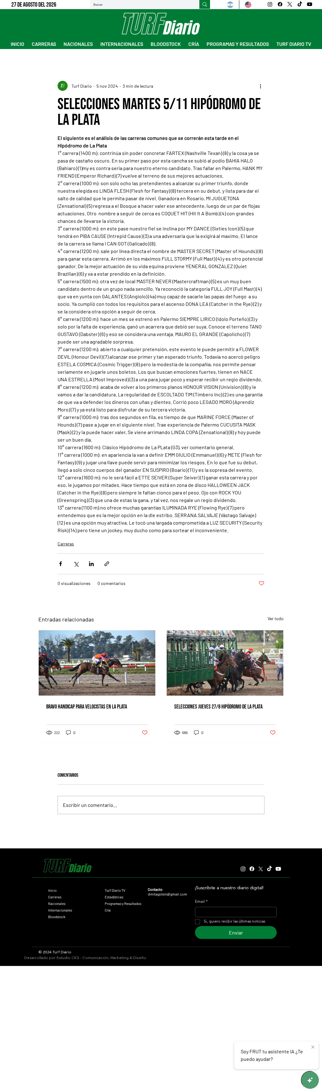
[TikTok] (300, 4)
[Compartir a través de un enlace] (107, 564)
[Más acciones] (260, 86)
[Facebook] (280, 4)
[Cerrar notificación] (312, 1047)
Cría (108, 910)
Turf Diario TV (115, 890)
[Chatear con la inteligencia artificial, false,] (310, 1080)
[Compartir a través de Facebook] (61, 564)
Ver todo (276, 618)
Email (201, 902)
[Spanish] (230, 4)
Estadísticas (114, 897)
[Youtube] (310, 4)
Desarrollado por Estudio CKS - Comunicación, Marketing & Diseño (85, 957)
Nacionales (56, 904)
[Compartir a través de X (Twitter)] (76, 564)
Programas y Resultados (123, 904)
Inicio (52, 890)
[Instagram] (270, 4)
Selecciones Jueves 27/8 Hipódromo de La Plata (218, 706)
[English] (248, 4)
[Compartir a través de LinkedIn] (91, 564)
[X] (290, 4)
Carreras (66, 543)
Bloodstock (56, 917)
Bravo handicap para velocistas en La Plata (86, 706)
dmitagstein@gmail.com (167, 894)
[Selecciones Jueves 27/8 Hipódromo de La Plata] (225, 663)
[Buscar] (204, 4)
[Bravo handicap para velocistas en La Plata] (97, 663)
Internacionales (60, 910)
